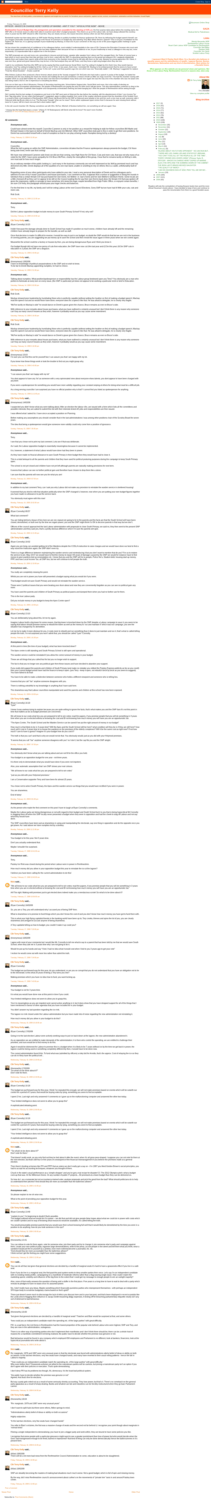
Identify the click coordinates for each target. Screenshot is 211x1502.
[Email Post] (42, 111)
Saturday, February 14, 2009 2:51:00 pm (25, 270)
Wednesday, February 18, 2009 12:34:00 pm (26, 1077)
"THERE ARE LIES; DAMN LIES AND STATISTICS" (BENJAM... (182, 153)
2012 (158, 115)
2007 (158, 177)
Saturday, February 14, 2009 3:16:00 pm (25, 316)
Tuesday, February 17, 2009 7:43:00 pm (25, 981)
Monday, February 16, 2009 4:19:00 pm (24, 694)
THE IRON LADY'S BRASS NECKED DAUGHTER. (177, 165)
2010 (158, 120)
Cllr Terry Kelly (17, 220)
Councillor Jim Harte (201, 51)
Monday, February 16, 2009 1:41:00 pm (24, 637)
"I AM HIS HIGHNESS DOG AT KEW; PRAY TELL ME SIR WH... (182, 170)
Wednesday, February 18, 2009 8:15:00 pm (26, 1445)
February (162, 149)
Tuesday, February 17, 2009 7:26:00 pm (25, 929)
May (160, 141)
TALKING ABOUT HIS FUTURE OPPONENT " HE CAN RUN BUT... (183, 151)
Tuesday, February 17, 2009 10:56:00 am (25, 897)
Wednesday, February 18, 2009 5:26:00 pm (26, 1345)
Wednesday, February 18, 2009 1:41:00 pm (26, 1186)
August (161, 134)
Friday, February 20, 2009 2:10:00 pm (24, 1460)
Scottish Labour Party (201, 53)
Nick (13, 882)
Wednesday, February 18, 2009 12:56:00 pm (26, 1110)
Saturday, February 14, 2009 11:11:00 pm (25, 394)
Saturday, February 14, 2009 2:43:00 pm (25, 253)
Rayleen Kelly (204, 49)
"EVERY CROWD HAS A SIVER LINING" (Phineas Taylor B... (181, 158)
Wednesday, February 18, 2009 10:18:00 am (26, 1023)
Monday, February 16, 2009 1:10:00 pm (24, 605)
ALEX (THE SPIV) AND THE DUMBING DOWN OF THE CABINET (183, 163)
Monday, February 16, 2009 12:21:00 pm (25, 533)
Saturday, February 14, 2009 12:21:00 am (25, 199)
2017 (158, 103)
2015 (158, 108)
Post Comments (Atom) (24, 1497)
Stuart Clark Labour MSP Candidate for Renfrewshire (188, 45)
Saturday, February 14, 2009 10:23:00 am (25, 216)
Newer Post (6, 1492)
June (160, 139)
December (162, 125)
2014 (158, 110)
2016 (158, 106)
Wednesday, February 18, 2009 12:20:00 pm (26, 1060)
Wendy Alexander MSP (200, 41)
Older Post (136, 1492)
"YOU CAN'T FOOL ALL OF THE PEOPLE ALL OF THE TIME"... (182, 156)
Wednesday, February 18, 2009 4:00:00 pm (26, 1303)
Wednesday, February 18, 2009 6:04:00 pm (26, 1390)
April (160, 144)
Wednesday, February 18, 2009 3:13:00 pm (26, 1257)
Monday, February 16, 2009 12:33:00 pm (25, 563)
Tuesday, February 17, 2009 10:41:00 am (25, 851)
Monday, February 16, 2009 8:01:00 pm (24, 799)
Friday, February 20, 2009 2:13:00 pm (24, 1484)
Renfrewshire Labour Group (198, 43)
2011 (158, 117)
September (162, 132)
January (161, 172)
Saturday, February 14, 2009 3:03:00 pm (25, 285)
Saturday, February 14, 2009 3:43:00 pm (25, 365)
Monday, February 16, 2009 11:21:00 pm (25, 829)
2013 (158, 113)
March (161, 146)
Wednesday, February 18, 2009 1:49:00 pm (26, 1203)
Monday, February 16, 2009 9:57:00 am (24, 479)
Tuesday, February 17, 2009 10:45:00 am (25, 877)
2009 (158, 122)
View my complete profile (199, 93)
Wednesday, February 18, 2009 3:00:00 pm (26, 1231)
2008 (158, 175)
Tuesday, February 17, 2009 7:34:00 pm (25, 957)
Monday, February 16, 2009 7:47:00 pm (24, 744)
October (161, 129)
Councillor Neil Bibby (201, 47)
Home (71, 1492)
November (162, 127)
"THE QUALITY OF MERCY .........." (171, 168)
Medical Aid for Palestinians (198, 32)
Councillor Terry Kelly (34, 10)
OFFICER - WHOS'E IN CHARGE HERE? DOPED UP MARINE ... (183, 161)
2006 (158, 180)
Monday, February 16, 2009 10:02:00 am (25, 503)
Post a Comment (11, 1488)
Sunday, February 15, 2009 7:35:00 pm (24, 429)
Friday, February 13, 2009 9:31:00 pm (24, 137)
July (160, 137)
